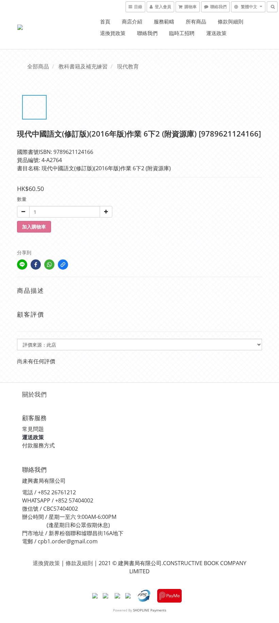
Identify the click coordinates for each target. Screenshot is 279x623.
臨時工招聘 (182, 33)
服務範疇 (164, 21)
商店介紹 (132, 21)
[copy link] (63, 264)
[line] (22, 264)
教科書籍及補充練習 (83, 66)
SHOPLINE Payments (149, 610)
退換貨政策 (113, 33)
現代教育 (128, 66)
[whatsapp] (49, 264)
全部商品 (38, 66)
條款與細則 (230, 21)
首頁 (105, 21)
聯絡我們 (147, 33)
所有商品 (196, 21)
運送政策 (216, 33)
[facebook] (36, 264)
